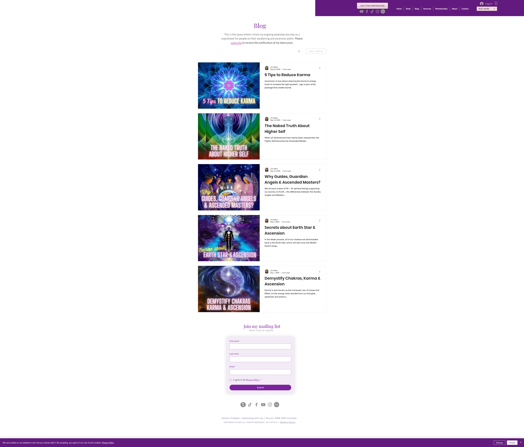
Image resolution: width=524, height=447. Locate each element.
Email (233, 366)
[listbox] (487, 9)
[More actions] (320, 68)
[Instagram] (377, 11)
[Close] (520, 442)
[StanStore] (243, 404)
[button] (496, 3)
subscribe (236, 43)
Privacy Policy (108, 442)
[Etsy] (383, 11)
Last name (234, 354)
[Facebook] (367, 11)
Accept (512, 442)
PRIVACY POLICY (288, 422)
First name (235, 341)
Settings (499, 442)
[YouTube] (361, 11)
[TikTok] (372, 11)
